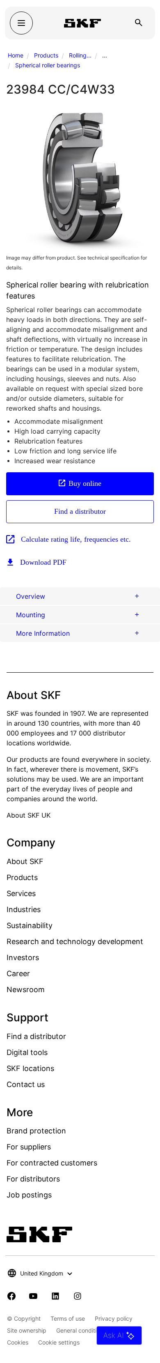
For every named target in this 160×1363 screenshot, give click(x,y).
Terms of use (67, 1318)
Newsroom (26, 989)
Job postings (29, 1195)
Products (46, 55)
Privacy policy (114, 1318)
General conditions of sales (92, 1330)
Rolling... (80, 55)
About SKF (25, 861)
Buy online (85, 483)
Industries (24, 909)
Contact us (26, 1084)
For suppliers (29, 1146)
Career (18, 973)
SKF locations (30, 1068)
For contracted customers (52, 1162)
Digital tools (27, 1052)
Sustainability (30, 925)
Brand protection (36, 1130)
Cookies (17, 1342)
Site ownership (26, 1330)
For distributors (33, 1179)
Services (21, 893)
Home (15, 55)
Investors (23, 957)
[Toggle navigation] (21, 23)
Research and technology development (75, 941)
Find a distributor (80, 511)
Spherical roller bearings (47, 65)
